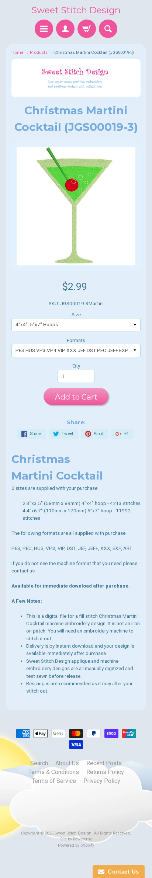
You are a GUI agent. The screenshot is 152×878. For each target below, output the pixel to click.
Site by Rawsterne (76, 839)
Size (76, 314)
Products (39, 52)
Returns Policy (105, 772)
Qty (76, 366)
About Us (67, 763)
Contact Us (121, 871)
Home (17, 52)
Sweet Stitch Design (76, 10)
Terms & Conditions (53, 772)
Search (39, 763)
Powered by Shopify (76, 845)
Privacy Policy (101, 780)
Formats (76, 340)
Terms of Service (54, 780)
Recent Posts (104, 763)
